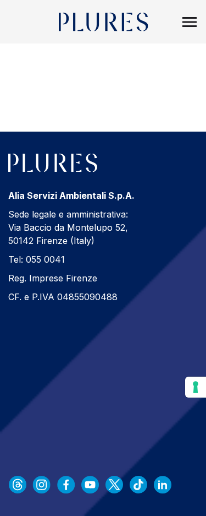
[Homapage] (103, 22)
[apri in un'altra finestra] (17, 484)
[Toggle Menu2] (189, 22)
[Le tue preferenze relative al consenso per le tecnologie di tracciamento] (195, 387)
